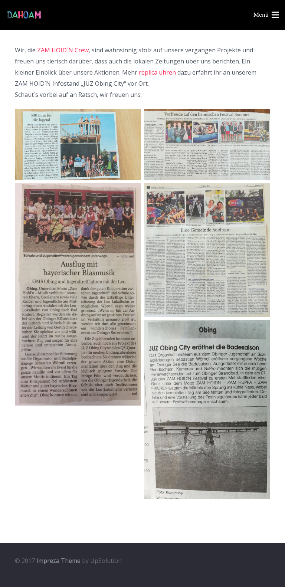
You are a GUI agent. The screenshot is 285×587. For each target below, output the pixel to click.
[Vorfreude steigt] (207, 145)
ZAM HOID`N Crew (63, 50)
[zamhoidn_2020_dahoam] (24, 15)
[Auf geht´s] (207, 409)
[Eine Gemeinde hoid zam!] (207, 250)
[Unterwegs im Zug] (77, 294)
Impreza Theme (58, 561)
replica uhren (157, 72)
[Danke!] (77, 145)
